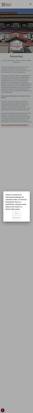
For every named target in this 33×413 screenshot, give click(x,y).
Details (16, 213)
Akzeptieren (16, 217)
